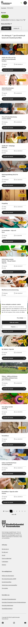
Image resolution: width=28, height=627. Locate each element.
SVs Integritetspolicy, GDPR (9, 579)
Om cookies (5, 588)
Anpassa (13, 326)
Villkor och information (8, 575)
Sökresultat (10, 8)
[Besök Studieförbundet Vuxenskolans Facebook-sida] (3, 623)
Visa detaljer (20, 318)
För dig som (5, 552)
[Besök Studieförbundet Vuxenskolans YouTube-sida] (25, 623)
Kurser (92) (6, 28)
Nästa (13, 514)
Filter (5, 16)
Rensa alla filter (5, 23)
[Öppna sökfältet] (21, 3)
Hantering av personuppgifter (9, 585)
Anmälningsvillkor (6, 582)
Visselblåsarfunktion (7, 608)
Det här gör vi (5, 549)
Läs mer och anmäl (8, 70)
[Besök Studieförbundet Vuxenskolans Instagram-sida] (14, 623)
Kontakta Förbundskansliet (9, 599)
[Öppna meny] (25, 3)
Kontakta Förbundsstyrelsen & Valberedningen (14, 602)
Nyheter (4, 564)
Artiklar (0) (16, 28)
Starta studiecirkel (6, 558)
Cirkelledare (5, 561)
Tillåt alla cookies (14, 322)
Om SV (3, 555)
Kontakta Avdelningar (7, 605)
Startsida (3, 8)
